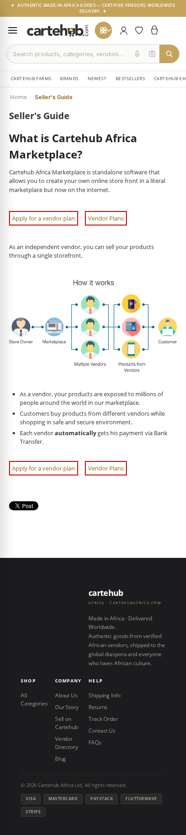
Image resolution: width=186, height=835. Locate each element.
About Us (66, 695)
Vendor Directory (66, 743)
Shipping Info (104, 695)
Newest (97, 79)
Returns (97, 707)
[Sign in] (123, 30)
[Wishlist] (139, 30)
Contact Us (102, 730)
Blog (60, 759)
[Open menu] (12, 30)
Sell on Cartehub (66, 723)
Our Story (67, 707)
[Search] (169, 53)
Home (18, 97)
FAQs (95, 742)
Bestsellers (130, 79)
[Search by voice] (137, 54)
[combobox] (68, 54)
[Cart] (154, 30)
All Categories (34, 699)
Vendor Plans (106, 218)
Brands (69, 79)
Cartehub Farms (31, 79)
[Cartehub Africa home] (57, 30)
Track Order (103, 719)
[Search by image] (152, 54)
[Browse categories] (103, 30)
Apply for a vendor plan (43, 218)
